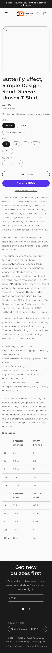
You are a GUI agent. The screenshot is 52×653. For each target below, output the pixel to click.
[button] (6, 13)
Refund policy (23, 642)
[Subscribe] (42, 598)
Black (8, 125)
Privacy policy (39, 642)
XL (35, 144)
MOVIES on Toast (24, 638)
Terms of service (16, 646)
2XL (7, 151)
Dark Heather (13, 132)
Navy (23, 125)
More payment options (26, 190)
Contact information (37, 646)
